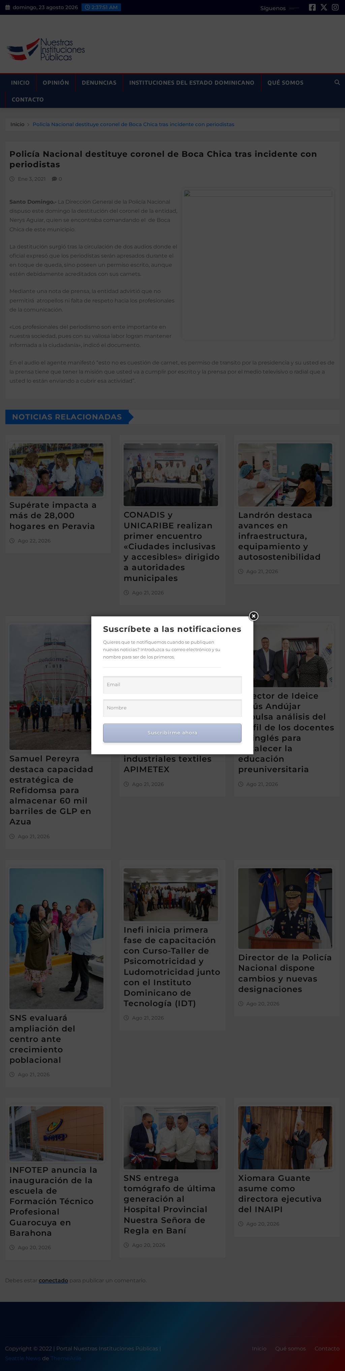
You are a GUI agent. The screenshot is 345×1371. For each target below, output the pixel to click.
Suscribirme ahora (172, 733)
